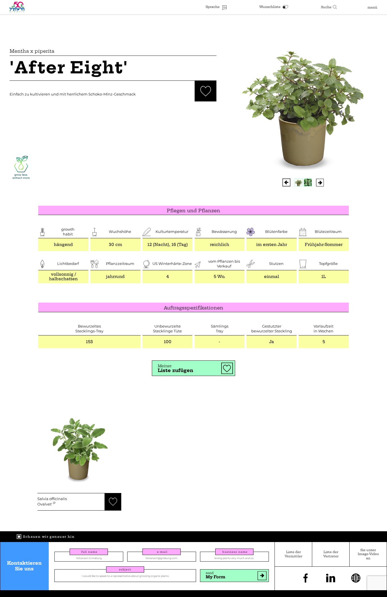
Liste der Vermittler (293, 554)
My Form (215, 575)
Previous (286, 182)
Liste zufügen (175, 368)
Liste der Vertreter (331, 554)
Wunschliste (269, 7)
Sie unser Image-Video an (368, 554)
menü (372, 7)
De (224, 7)
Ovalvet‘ (52, 502)
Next (320, 182)
